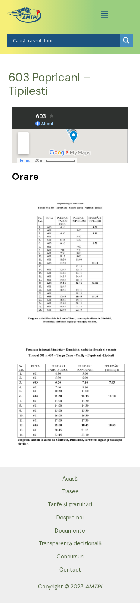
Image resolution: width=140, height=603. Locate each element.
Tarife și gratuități (70, 504)
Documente (70, 530)
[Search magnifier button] (126, 40)
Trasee (70, 491)
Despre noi (70, 517)
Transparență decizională (70, 543)
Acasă (70, 478)
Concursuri (70, 556)
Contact (70, 569)
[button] (104, 15)
